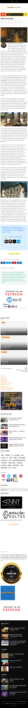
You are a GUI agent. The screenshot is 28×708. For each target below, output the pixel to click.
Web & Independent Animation (19, 460)
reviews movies (18, 23)
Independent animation (11, 22)
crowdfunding (16, 465)
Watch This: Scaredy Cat (16, 667)
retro (22, 465)
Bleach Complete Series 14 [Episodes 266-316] (16, 419)
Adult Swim (3, 465)
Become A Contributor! (6, 389)
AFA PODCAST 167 (5, 552)
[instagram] (12, 1)
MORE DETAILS (22, 309)
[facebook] (14, 1)
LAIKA (10, 467)
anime (2, 455)
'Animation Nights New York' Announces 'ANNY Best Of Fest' (16, 445)
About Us (3, 376)
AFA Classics (3, 22)
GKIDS (22, 455)
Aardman (9, 465)
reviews (12, 23)
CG (11, 455)
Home (3, 14)
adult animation (22, 457)
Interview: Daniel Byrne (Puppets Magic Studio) (16, 635)
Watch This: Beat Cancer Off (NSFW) (17, 654)
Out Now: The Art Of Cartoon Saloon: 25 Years (17, 628)
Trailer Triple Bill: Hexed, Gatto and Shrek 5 (18, 692)
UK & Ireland (17, 455)
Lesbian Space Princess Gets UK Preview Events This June (17, 438)
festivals (3, 457)
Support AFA (4, 386)
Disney (11, 457)
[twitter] (16, 1)
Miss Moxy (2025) (6, 347)
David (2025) (5, 361)
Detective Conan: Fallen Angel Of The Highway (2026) (13, 331)
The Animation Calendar (6, 383)
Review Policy (4, 381)
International (19, 22)
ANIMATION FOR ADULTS (23, 701)
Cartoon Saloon (12, 462)
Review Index (4, 379)
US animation (4, 462)
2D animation (22, 20)
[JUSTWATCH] (6, 238)
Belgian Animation (5, 337)
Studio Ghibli (4, 460)
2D (7, 457)
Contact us (3, 377)
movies (8, 23)
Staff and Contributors (7, 388)
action (3, 322)
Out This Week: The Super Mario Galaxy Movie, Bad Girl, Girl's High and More (18, 642)
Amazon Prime (4, 467)
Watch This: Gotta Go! (15, 660)
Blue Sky (14, 467)
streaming (7, 455)
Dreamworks (19, 462)
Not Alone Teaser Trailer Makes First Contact (18, 686)
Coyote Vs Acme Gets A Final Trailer (17, 679)
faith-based (4, 352)
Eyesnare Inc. (7, 703)
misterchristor (3, 23)
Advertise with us (5, 384)
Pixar (10, 460)
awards (15, 457)
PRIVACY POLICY (14, 703)
